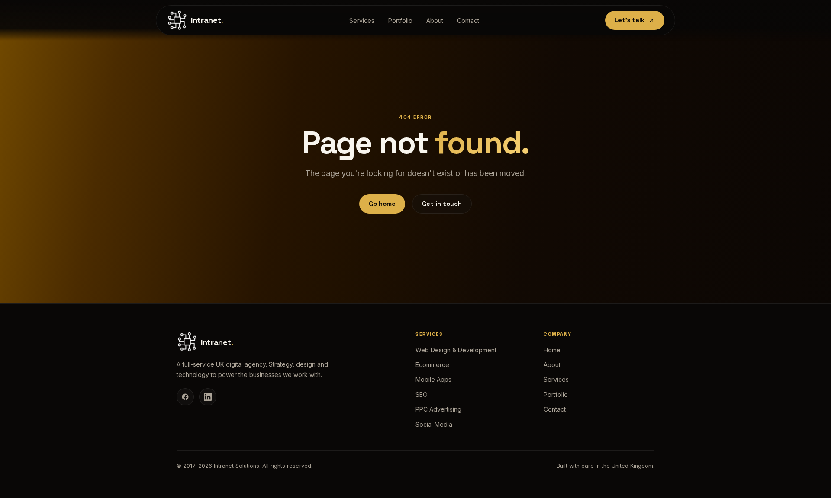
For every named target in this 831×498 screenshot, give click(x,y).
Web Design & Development (456, 350)
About (434, 20)
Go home (382, 204)
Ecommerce (432, 364)
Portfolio (400, 20)
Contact (468, 20)
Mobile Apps (433, 379)
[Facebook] (185, 396)
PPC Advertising (438, 409)
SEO (422, 394)
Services (361, 20)
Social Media (434, 424)
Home (552, 350)
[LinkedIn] (207, 396)
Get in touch (442, 204)
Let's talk (629, 20)
